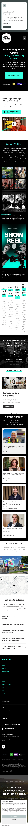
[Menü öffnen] (24, 38)
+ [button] (1, 577)
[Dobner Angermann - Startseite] (6, 38)
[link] (8, 406)
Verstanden (6, 26)
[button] (14, 586)
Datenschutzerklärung (6, 825)
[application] (14, 585)
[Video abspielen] (14, 124)
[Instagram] (3, 747)
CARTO (26, 594)
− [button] (1, 579)
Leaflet (13, 594)
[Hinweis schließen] (25, 4)
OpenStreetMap (17, 594)
